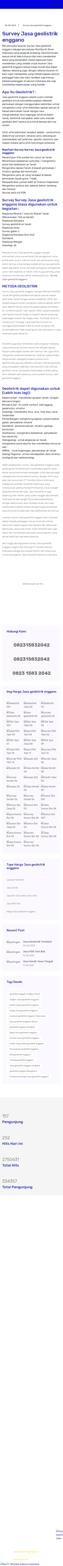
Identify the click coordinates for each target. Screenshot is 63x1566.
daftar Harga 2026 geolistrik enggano (27, 1043)
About (5, 1365)
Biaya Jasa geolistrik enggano (23, 1032)
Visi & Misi (7, 1371)
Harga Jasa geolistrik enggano (24, 1010)
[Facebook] (3, 1326)
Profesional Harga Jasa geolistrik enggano (29, 1077)
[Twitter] (8, 1326)
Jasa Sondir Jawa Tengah (38, 961)
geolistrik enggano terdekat (22, 1027)
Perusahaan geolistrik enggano (24, 1049)
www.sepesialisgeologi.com (26, 1552)
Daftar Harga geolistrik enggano (24, 1005)
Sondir (5, 1354)
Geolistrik (7, 1342)
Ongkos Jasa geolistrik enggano (24, 999)
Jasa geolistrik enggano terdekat (25, 1066)
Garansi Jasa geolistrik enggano (24, 1038)
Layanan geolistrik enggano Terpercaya (28, 1016)
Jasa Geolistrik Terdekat (37, 941)
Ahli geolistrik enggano (20, 1054)
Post (4, 1377)
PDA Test (7, 1348)
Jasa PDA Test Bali (34, 951)
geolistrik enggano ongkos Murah (25, 994)
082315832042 (31, 645)
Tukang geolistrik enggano (22, 1060)
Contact (6, 1383)
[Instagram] (13, 1326)
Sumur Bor (8, 1360)
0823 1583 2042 (31, 673)
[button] (57, 4)
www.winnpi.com (21, 1559)
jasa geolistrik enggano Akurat (24, 1021)
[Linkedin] (18, 1326)
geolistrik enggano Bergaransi (23, 1071)
